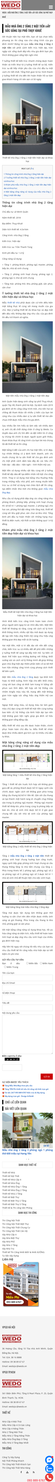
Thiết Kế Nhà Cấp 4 (11, 1179)
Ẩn (32, 168)
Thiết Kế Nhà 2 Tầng (12, 1193)
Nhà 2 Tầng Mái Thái (12, 1432)
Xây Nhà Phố (8, 1241)
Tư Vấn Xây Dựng (10, 1255)
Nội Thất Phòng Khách (13, 1460)
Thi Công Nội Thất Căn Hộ (14, 1231)
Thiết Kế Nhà (8, 1172)
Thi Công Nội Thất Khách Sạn (16, 1464)
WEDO (4, 12)
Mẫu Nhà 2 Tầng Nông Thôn (16, 1435)
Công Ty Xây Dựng (11, 1457)
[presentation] (26, 1159)
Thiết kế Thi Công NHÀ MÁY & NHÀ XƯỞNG (23, 1252)
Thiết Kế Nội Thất (10, 1176)
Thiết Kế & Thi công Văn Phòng (17, 1207)
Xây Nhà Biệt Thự (10, 1238)
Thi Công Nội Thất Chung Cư (16, 1227)
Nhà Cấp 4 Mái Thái (12, 1421)
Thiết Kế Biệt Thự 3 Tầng (14, 1204)
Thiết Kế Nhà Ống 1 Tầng (14, 1186)
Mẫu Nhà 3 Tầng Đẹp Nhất (15, 1442)
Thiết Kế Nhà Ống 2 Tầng (14, 1190)
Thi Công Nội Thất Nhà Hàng (16, 1467)
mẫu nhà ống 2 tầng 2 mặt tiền (27, 855)
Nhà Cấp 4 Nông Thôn (13, 1428)
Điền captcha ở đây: (12, 1055)
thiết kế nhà (13, 302)
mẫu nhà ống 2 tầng (22, 677)
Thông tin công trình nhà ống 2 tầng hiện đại (24, 174)
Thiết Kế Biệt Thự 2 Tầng (14, 1200)
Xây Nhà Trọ (8, 1248)
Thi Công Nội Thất (11, 1220)
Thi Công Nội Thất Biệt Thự (15, 1224)
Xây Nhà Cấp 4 (9, 1234)
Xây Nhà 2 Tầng (9, 1245)
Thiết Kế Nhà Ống (11, 1183)
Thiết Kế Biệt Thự (10, 1197)
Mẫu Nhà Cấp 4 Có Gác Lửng (16, 1425)
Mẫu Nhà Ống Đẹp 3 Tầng (15, 1439)
